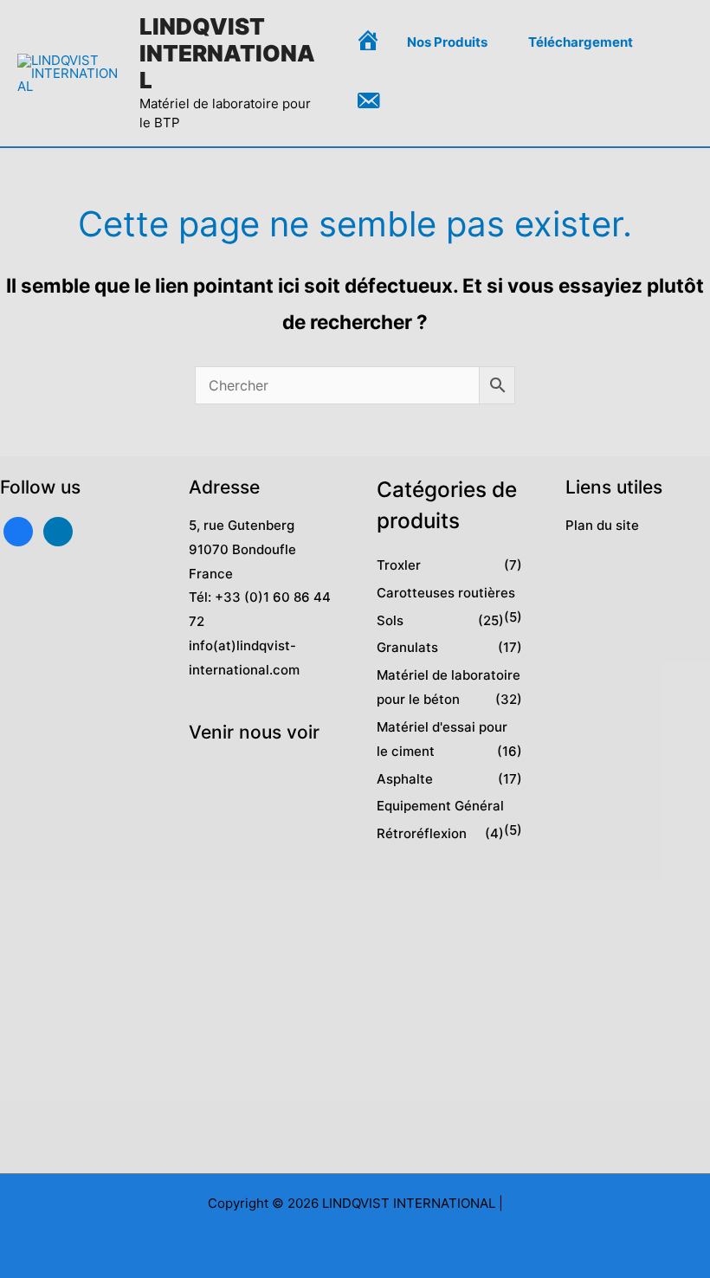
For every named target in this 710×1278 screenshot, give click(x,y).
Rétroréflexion (422, 833)
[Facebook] (18, 530)
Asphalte (405, 779)
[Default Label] (58, 530)
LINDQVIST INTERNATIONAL (227, 53)
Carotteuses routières (446, 592)
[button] (494, 42)
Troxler (399, 565)
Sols (390, 620)
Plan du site (602, 525)
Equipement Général (440, 805)
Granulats (407, 647)
